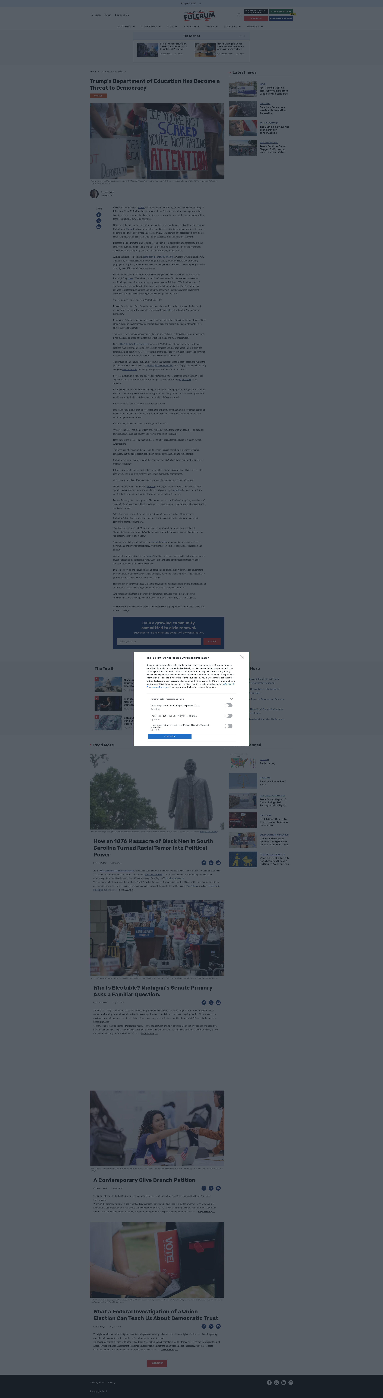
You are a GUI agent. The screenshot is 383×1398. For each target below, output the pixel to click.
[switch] (228, 705)
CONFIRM (169, 736)
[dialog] (191, 699)
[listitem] (191, 698)
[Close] (243, 658)
